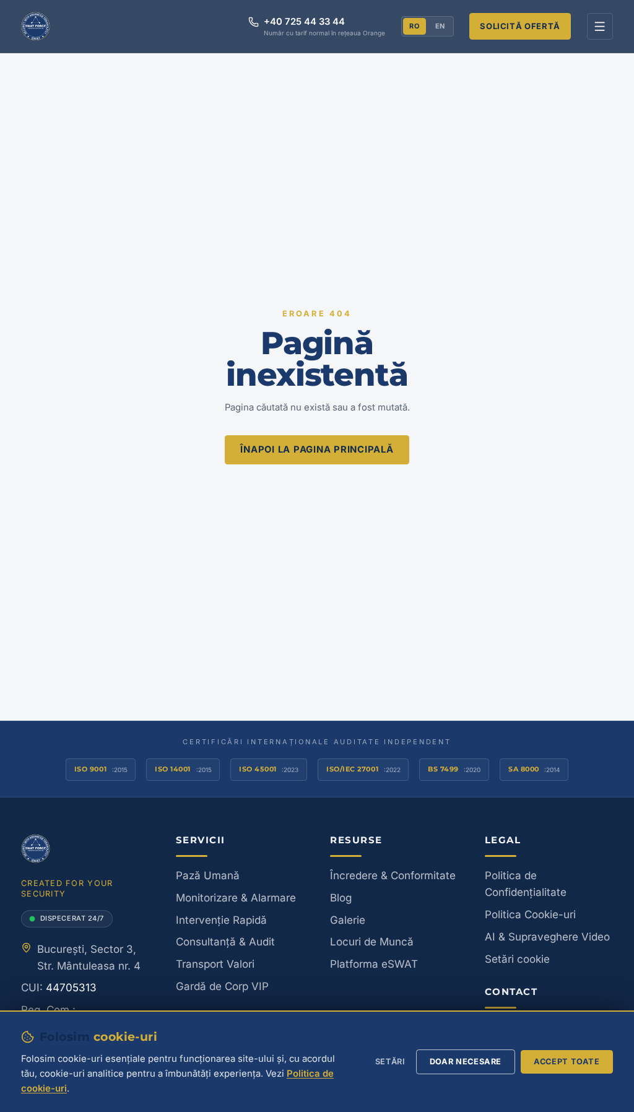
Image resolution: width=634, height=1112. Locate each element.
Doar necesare (466, 1061)
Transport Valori (215, 964)
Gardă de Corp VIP (222, 986)
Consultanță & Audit (225, 942)
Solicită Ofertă (520, 26)
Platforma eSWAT (374, 964)
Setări (390, 1061)
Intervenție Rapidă (221, 920)
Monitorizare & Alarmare (236, 898)
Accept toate (567, 1061)
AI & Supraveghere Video (547, 937)
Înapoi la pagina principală (316, 449)
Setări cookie (517, 959)
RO (414, 26)
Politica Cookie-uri (530, 914)
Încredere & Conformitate (393, 875)
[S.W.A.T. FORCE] (35, 26)
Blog (341, 898)
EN (440, 26)
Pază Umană (208, 875)
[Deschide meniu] (600, 26)
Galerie (347, 920)
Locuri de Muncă (372, 942)
